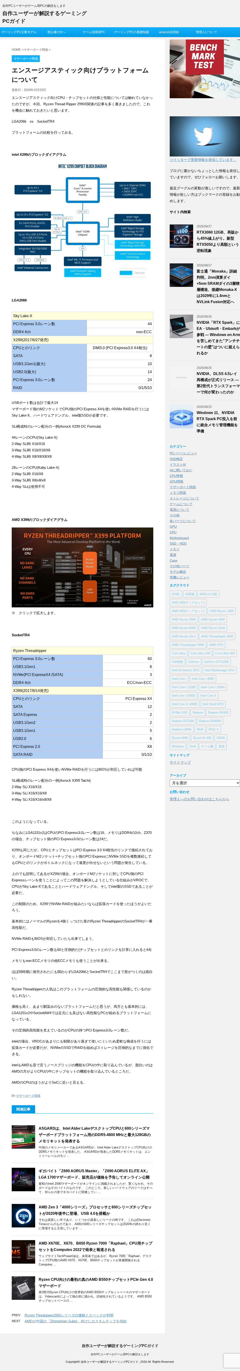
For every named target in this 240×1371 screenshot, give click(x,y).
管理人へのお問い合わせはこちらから (199, 799)
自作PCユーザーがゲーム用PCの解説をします (120, 1354)
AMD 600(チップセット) (188, 602)
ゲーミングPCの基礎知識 (131, 32)
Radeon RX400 (218, 712)
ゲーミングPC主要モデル (19, 32)
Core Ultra (178, 653)
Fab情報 (177, 662)
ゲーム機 (207, 746)
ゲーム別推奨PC (94, 32)
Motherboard (179, 538)
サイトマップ (180, 762)
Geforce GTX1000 (216, 662)
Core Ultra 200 (200, 653)
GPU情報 (176, 481)
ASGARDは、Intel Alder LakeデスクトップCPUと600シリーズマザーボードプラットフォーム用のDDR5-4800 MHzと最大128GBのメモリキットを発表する (95, 1134)
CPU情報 (176, 476)
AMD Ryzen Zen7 (184, 636)
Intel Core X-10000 (184, 704)
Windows (178, 746)
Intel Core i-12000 (184, 687)
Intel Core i (179, 678)
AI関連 (189, 594)
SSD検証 (176, 459)
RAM (200, 729)
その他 (175, 515)
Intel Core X (208, 695)
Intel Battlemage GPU (219, 670)
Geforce (193, 662)
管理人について (206, 32)
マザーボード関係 (28, 1096)
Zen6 (192, 746)
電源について (179, 510)
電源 (173, 555)
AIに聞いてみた (181, 470)
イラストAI (178, 464)
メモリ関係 (178, 493)
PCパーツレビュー (183, 453)
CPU (173, 532)
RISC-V (214, 729)
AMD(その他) (208, 594)
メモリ (175, 549)
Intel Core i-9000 (203, 678)
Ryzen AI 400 (202, 738)
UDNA (221, 738)
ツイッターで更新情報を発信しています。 (203, 160)
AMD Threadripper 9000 (188, 645)
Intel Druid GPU (213, 704)
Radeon (198, 712)
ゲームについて (181, 504)
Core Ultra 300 (225, 653)
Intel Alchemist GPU (185, 670)
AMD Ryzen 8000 (184, 628)
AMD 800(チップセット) (188, 611)
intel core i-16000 (183, 695)
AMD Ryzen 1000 (222, 611)
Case (173, 560)
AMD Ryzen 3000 (184, 619)
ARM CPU (216, 645)
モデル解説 (178, 572)
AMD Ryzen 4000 (213, 619)
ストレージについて (184, 498)
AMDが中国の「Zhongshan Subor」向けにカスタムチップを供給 (76, 1321)
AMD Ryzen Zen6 (213, 628)
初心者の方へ (56, 32)
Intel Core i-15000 (213, 687)
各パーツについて (183, 521)
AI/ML (176, 594)
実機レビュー (179, 577)
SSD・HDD (178, 543)
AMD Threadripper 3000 (217, 636)
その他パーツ (179, 566)
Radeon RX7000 (183, 721)
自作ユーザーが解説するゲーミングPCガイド (120, 1346)
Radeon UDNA (181, 729)
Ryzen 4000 (180, 738)
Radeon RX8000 (210, 721)
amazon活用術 (169, 32)
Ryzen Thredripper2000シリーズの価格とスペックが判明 (69, 1315)
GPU (173, 526)
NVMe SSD (180, 712)
